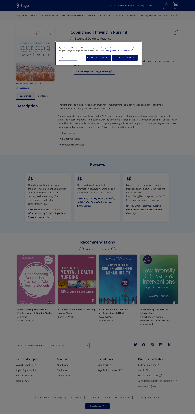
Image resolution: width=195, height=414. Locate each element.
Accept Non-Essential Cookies (125, 58)
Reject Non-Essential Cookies (98, 58)
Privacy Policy (111, 51)
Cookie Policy (125, 51)
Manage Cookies (68, 58)
